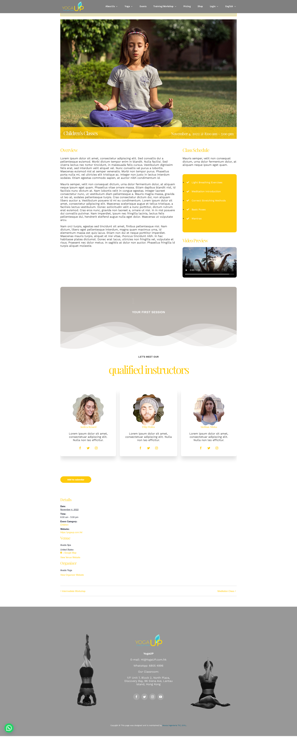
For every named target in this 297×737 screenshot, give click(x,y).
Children (64, 524)
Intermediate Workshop (73, 591)
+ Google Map (69, 552)
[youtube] (160, 697)
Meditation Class (225, 591)
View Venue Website (70, 557)
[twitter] (88, 448)
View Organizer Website (72, 574)
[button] (9, 728)
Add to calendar (75, 479)
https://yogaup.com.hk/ (71, 532)
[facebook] (80, 448)
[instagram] (96, 448)
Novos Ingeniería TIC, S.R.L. (174, 725)
